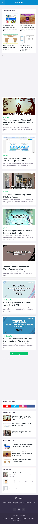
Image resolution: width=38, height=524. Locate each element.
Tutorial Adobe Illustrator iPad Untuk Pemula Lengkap (16, 268)
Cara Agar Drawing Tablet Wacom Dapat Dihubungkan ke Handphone (26, 48)
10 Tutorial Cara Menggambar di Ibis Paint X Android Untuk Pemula (10, 28)
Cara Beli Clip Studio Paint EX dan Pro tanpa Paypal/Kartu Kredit (17, 340)
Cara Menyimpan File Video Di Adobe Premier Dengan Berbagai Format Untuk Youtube (27, 28)
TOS (24, 521)
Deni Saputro (13, 480)
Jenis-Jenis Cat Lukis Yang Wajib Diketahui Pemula (17, 195)
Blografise (22, 515)
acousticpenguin (14, 487)
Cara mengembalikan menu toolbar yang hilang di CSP (18, 304)
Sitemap (17, 518)
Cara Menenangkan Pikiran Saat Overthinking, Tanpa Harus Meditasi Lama (18, 122)
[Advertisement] (19, 76)
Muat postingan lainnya (19, 354)
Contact (24, 518)
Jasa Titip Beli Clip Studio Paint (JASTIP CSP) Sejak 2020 (16, 159)
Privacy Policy (17, 521)
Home (5, 518)
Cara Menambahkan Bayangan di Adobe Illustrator (9, 47)
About (11, 518)
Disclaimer (32, 518)
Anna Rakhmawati (15, 473)
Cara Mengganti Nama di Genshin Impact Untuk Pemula (17, 231)
